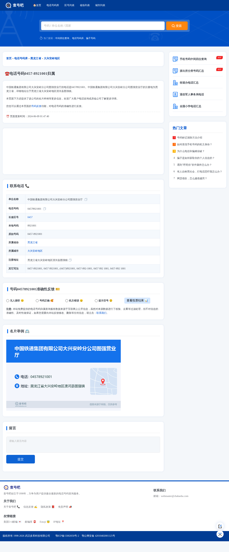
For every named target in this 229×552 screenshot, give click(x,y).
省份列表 (85, 5)
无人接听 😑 (17, 300)
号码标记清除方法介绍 (189, 137)
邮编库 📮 (30, 522)
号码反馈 (36, 106)
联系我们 (101, 313)
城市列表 (100, 5)
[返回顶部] (220, 534)
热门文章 (180, 128)
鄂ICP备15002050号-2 (67, 535)
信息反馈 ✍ (30, 506)
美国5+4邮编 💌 (12, 522)
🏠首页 (37, 5)
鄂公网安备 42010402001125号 (98, 535)
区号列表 (69, 5)
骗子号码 (90, 38)
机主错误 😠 (76, 300)
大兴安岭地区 (35, 251)
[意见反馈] (220, 526)
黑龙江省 (33, 242)
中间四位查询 (62, 38)
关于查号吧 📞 (12, 506)
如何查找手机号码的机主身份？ (194, 144)
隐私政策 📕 (48, 506)
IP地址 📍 (58, 522)
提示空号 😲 (105, 300)
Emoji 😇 (45, 522)
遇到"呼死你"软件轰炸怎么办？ (194, 164)
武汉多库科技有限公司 (37, 535)
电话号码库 (53, 5)
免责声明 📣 (65, 506)
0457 (30, 217)
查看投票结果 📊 (137, 300)
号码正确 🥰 (46, 300)
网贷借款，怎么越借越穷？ (192, 178)
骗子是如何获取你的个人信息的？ (196, 158)
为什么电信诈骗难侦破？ (191, 151)
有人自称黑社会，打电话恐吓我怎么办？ (199, 171)
